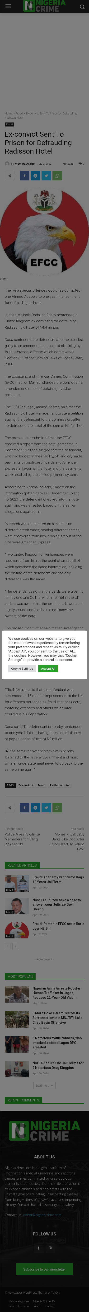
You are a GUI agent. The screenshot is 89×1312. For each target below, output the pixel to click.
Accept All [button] (48, 668)
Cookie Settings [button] (22, 668)
